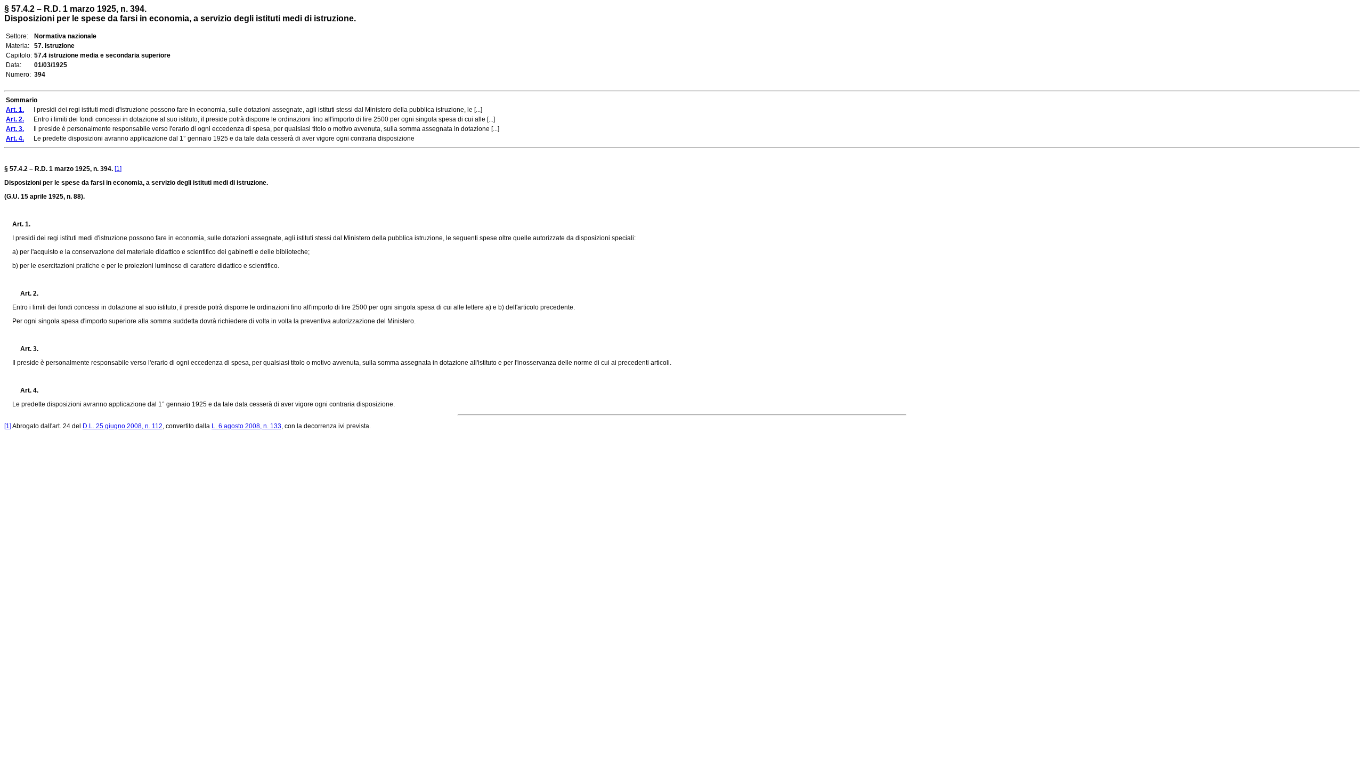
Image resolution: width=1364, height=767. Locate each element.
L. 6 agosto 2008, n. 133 (246, 426)
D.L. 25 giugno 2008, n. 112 (123, 426)
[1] (118, 169)
